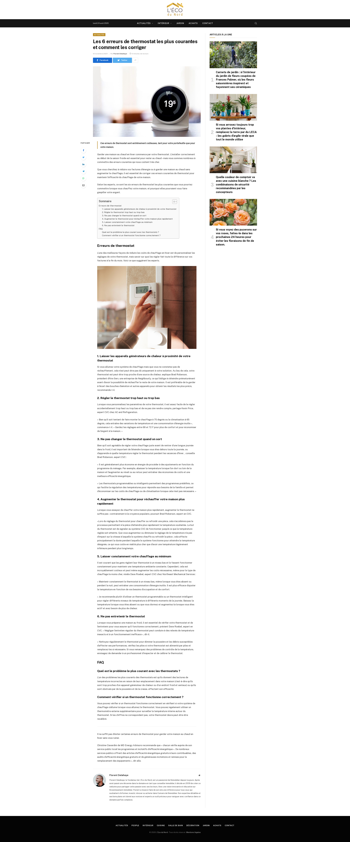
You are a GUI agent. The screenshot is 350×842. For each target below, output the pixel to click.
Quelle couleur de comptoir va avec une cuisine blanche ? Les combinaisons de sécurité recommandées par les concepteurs (236, 184)
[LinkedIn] (83, 164)
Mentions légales (193, 832)
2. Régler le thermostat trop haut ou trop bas (123, 212)
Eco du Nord (163, 832)
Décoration (192, 825)
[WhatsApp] (83, 178)
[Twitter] (83, 157)
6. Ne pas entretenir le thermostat (118, 225)
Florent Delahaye (120, 54)
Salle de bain (175, 825)
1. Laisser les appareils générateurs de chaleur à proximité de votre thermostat (139, 209)
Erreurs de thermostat (110, 205)
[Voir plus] (135, 60)
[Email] (83, 185)
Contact (207, 23)
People (135, 825)
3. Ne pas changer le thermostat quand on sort (124, 215)
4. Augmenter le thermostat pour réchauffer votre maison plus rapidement (137, 219)
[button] (173, 201)
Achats (193, 23)
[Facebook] (83, 150)
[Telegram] (83, 171)
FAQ (101, 229)
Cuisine (161, 825)
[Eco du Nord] (175, 9)
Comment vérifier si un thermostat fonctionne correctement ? (131, 235)
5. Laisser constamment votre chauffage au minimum (127, 222)
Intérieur (163, 23)
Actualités (144, 23)
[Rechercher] (255, 23)
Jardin (180, 23)
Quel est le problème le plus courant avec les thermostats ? (130, 232)
